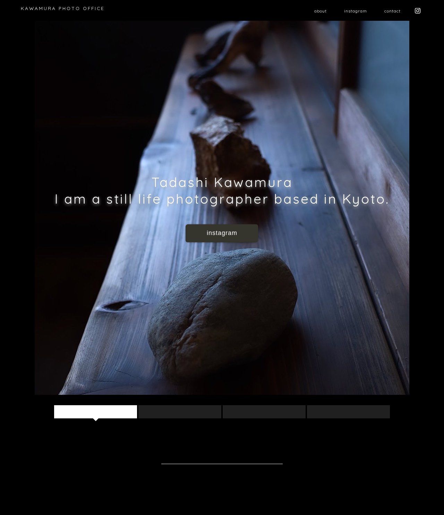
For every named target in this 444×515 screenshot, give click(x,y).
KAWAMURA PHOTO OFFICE (62, 8)
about (320, 11)
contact (392, 11)
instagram (355, 11)
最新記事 (95, 411)
